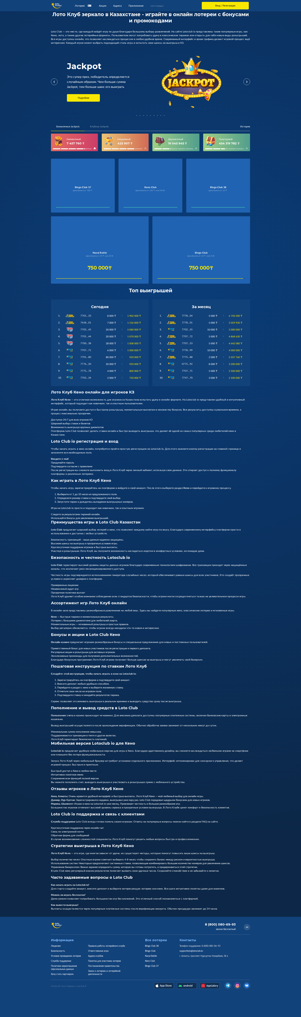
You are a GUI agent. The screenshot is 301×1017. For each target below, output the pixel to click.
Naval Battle (151, 955)
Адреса (117, 5)
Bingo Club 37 (152, 965)
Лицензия (56, 945)
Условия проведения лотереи (66, 955)
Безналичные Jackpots (67, 126)
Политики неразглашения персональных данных (64, 967)
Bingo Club (150, 950)
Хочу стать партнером (62, 974)
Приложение (136, 5)
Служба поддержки (61, 960)
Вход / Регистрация (225, 5)
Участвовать (66, 208)
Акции (102, 5)
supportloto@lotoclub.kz (191, 950)
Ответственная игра (98, 950)
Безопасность (58, 950)
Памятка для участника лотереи (104, 960)
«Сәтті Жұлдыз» (157, 6)
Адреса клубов (95, 955)
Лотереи (80, 5)
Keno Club (150, 960)
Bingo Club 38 (152, 945)
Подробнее (83, 97)
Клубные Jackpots (99, 126)
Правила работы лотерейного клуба (106, 945)
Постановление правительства (103, 965)
